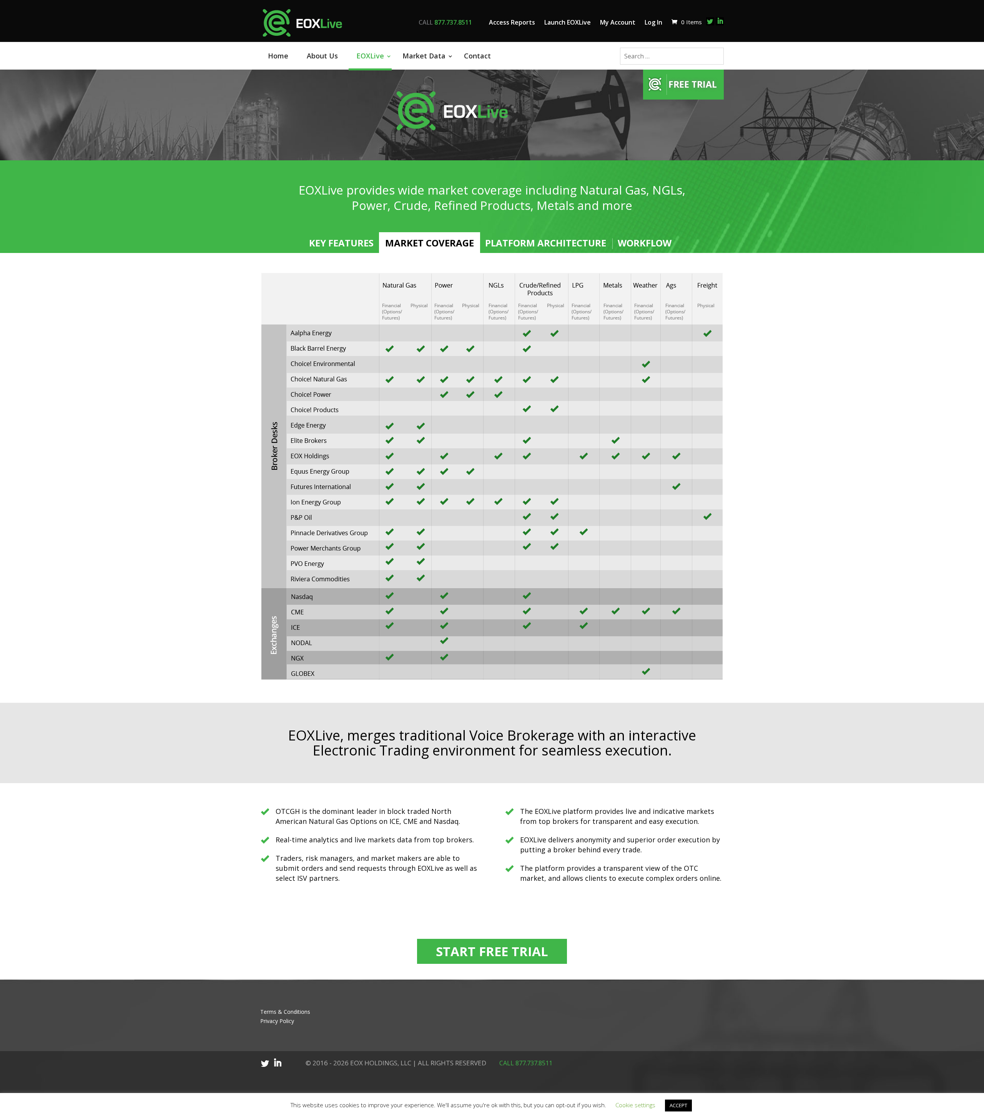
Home (278, 55)
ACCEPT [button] (678, 1105)
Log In (653, 22)
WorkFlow (645, 242)
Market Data (423, 55)
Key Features (341, 242)
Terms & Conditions (285, 1011)
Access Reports (512, 22)
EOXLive (370, 55)
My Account (617, 22)
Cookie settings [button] (635, 1105)
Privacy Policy (277, 1021)
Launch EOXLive (567, 22)
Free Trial (692, 84)
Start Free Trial (492, 951)
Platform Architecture (545, 242)
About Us (322, 55)
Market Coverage (429, 242)
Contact (477, 55)
